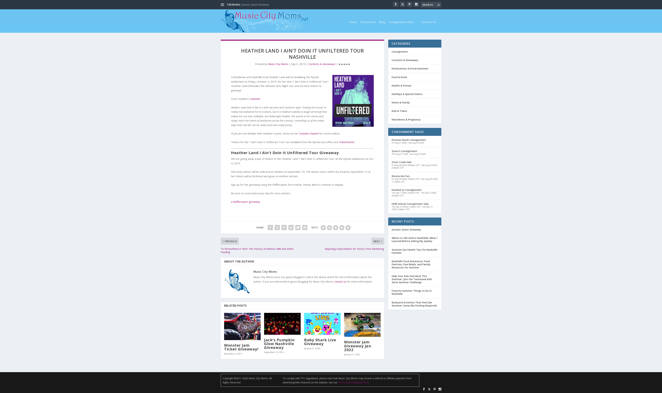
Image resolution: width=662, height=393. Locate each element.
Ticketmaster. (347, 142)
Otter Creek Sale (402, 162)
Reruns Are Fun (401, 176)
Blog (382, 22)
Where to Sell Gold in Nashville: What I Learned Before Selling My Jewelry (415, 239)
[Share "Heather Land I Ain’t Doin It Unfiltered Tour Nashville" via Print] (304, 227)
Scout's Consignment (404, 151)
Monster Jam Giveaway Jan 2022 (357, 345)
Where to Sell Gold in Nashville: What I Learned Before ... (273, 4)
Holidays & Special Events (407, 94)
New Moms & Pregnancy (406, 119)
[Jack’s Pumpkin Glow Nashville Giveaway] (282, 324)
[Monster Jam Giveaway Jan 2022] (362, 325)
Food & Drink (399, 77)
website (255, 98)
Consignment (400, 51)
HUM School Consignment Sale (410, 203)
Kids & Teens (399, 111)
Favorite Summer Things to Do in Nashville (412, 292)
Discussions (368, 22)
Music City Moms (278, 64)
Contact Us (428, 22)
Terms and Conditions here (353, 382)
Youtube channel (308, 133)
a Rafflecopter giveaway (245, 201)
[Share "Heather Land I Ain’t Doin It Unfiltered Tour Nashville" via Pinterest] (284, 227)
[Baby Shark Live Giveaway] (322, 324)
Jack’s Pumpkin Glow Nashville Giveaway (279, 343)
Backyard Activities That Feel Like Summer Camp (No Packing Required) (414, 304)
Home (353, 22)
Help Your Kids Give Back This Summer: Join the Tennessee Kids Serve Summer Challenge (412, 279)
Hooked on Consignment (407, 190)
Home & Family (401, 102)
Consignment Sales (401, 22)
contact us (340, 281)
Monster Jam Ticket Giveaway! (241, 346)
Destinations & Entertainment (410, 68)
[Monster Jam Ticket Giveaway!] (242, 326)
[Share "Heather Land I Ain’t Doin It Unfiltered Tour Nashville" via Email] (297, 227)
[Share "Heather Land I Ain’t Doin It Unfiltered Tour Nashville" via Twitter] (277, 227)
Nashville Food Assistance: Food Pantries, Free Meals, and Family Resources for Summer (411, 264)
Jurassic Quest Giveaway (406, 229)
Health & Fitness (401, 85)
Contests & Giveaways (321, 64)
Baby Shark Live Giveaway (320, 341)
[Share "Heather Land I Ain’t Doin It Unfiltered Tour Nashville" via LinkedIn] (291, 227)
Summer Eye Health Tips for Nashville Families (414, 251)
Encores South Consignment (409, 140)
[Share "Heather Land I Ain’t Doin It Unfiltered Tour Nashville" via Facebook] (270, 227)
